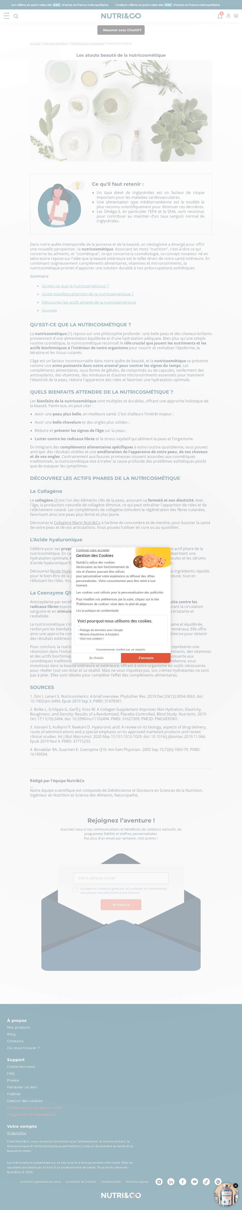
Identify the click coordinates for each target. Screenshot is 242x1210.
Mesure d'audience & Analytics (99, 634)
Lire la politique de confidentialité (97, 610)
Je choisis (96, 658)
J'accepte (146, 658)
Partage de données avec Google (101, 630)
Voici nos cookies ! (92, 638)
